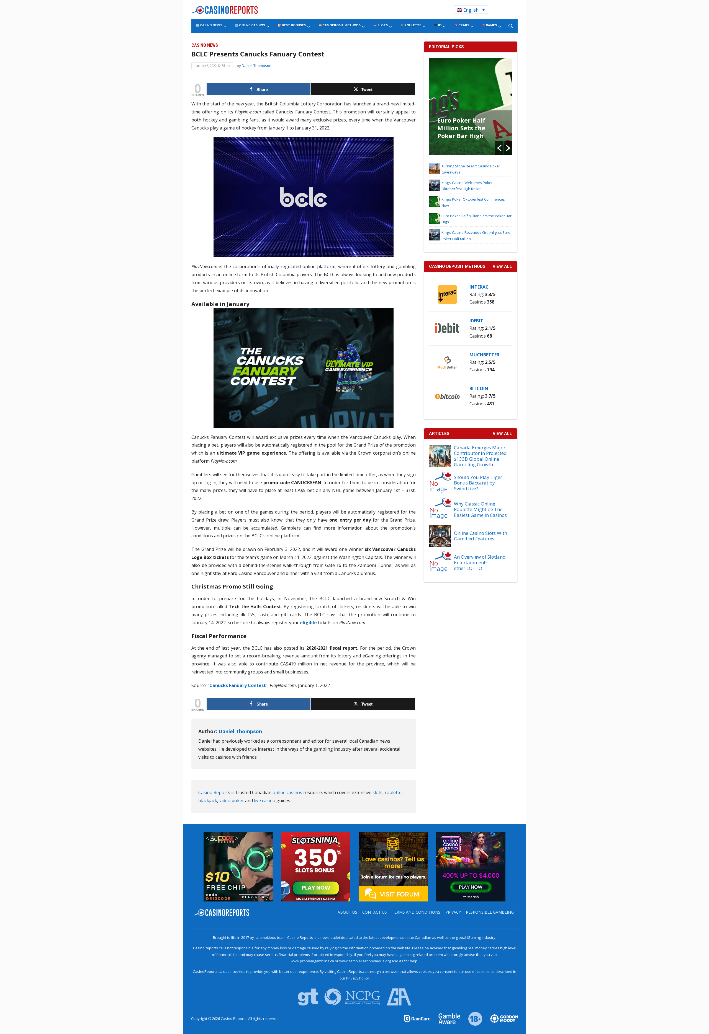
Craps (463, 25)
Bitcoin (478, 388)
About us (347, 912)
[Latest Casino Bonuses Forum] (393, 866)
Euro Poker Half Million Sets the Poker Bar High (461, 128)
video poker (231, 800)
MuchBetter (484, 355)
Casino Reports (214, 792)
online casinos (287, 792)
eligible (308, 623)
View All (502, 433)
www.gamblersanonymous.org (365, 960)
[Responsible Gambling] (472, 1018)
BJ (439, 25)
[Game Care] (417, 1018)
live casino (264, 800)
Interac (479, 287)
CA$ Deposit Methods (341, 25)
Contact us (374, 912)
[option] (470, 106)
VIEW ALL (502, 266)
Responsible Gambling (490, 912)
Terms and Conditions (416, 912)
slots (377, 792)
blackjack (207, 800)
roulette (393, 792)
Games (491, 25)
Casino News (210, 25)
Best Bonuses (293, 25)
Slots (382, 25)
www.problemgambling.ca (312, 960)
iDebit (476, 321)
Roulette (412, 25)
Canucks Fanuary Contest (237, 685)
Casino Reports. (234, 1018)
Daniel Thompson (256, 65)
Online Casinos (251, 25)
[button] (499, 148)
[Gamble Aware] (446, 1018)
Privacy (453, 912)
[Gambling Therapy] (500, 1018)
